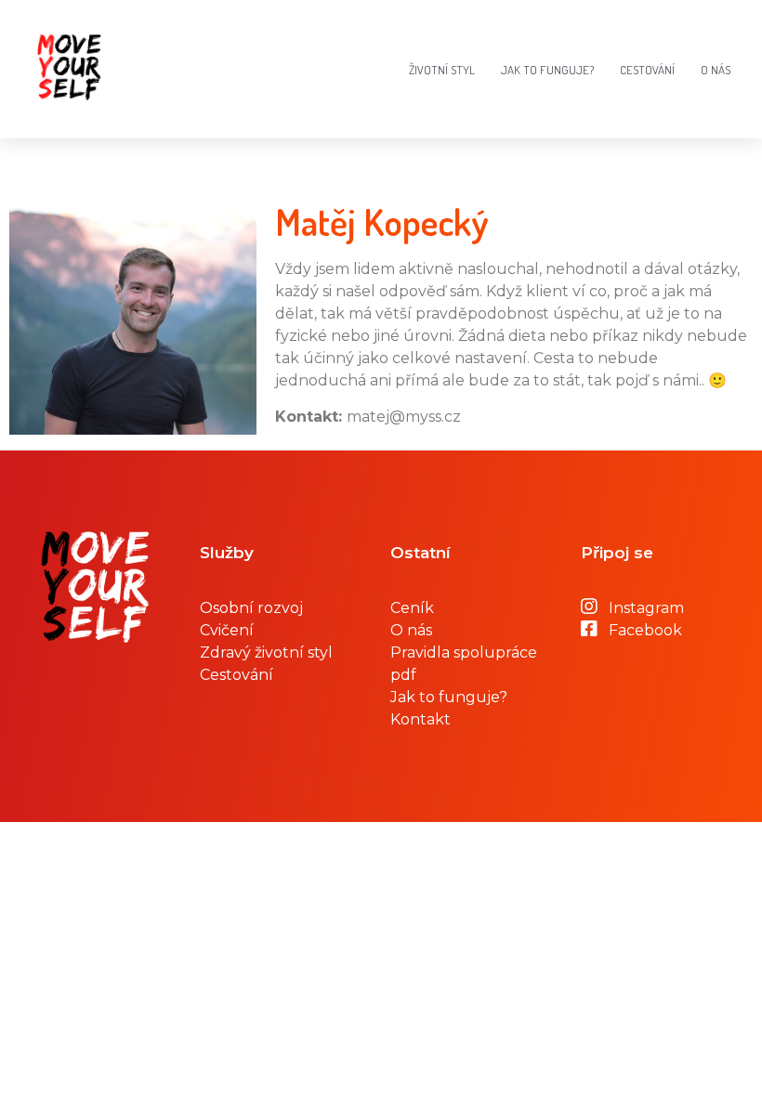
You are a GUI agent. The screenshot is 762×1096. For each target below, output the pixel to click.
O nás (715, 69)
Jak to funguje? (547, 69)
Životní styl (442, 69)
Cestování (647, 69)
